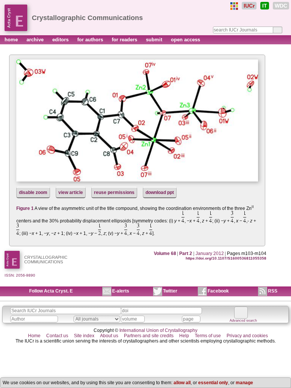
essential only (213, 382)
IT (264, 6)
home (12, 39)
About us (109, 335)
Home (34, 335)
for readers (125, 39)
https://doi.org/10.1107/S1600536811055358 (226, 258)
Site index (84, 335)
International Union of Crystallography (158, 330)
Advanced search (243, 320)
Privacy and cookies (247, 335)
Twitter (170, 291)
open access (185, 39)
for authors (91, 39)
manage (244, 382)
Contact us (57, 335)
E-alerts (120, 291)
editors (61, 39)
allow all (182, 382)
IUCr (249, 6)
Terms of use (208, 335)
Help (184, 335)
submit (155, 39)
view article (70, 192)
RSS (272, 291)
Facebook (218, 291)
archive (36, 39)
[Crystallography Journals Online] (234, 6)
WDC (281, 6)
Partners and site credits (149, 335)
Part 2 (185, 253)
